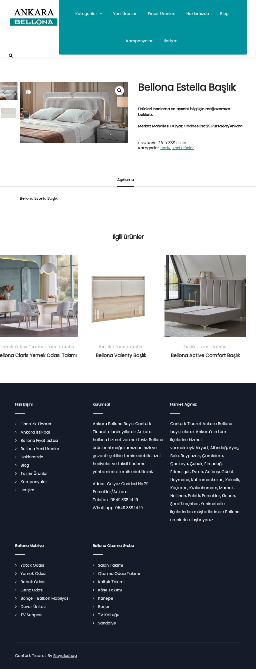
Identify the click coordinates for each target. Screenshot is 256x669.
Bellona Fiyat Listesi (39, 440)
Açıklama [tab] (125, 179)
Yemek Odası (33, 573)
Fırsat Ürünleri (161, 14)
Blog (224, 14)
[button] (119, 90)
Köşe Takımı (110, 590)
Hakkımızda (197, 14)
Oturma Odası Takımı (119, 573)
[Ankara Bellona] (34, 16)
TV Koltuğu (108, 615)
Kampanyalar (139, 41)
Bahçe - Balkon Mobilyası (45, 598)
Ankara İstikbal (35, 432)
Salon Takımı (110, 565)
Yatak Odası (32, 565)
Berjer (104, 606)
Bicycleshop (65, 655)
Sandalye (107, 623)
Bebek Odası (32, 582)
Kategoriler (86, 14)
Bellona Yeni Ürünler (40, 449)
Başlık (165, 147)
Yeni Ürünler (125, 14)
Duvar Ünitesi (33, 606)
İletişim (171, 41)
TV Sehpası (31, 615)
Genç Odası (31, 590)
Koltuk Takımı (111, 582)
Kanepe (105, 598)
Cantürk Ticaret (36, 424)
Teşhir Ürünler (34, 473)
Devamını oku (37, 298)
